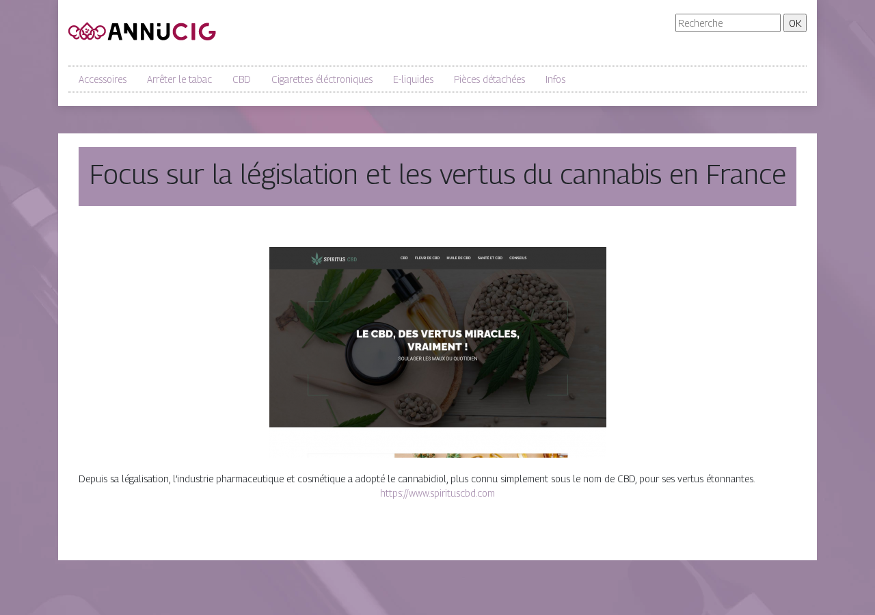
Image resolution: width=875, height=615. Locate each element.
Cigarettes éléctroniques (322, 79)
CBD (241, 79)
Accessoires (102, 79)
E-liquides (413, 79)
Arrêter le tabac (179, 79)
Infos (555, 79)
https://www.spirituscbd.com (437, 493)
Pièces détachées (489, 79)
